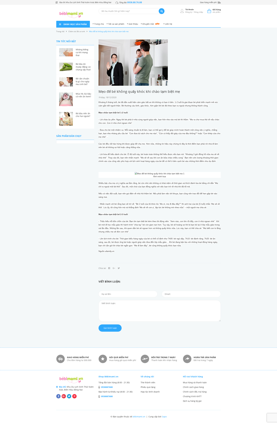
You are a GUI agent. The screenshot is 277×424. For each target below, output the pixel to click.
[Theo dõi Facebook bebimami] (58, 396)
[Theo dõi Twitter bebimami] (69, 396)
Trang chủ (99, 24)
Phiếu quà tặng (148, 387)
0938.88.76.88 (134, 2)
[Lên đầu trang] (231, 417)
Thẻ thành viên (148, 382)
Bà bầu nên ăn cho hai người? (83, 115)
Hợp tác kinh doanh (150, 391)
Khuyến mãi (148, 24)
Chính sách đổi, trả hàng (195, 391)
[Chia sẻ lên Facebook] (109, 268)
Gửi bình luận (110, 328)
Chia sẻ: (102, 268)
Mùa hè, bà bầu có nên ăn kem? (83, 95)
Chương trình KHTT (192, 396)
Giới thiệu (133, 24)
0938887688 (107, 387)
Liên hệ (168, 24)
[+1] (114, 268)
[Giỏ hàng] (209, 10)
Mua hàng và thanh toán (195, 382)
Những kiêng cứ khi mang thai (82, 52)
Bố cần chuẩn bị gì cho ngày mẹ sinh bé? (82, 81)
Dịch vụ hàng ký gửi (192, 401)
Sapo (164, 416)
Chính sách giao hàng (193, 387)
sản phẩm (217, 10)
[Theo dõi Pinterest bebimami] (74, 396)
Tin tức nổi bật (66, 41)
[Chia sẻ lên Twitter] (118, 268)
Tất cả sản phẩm (116, 24)
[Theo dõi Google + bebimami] (64, 396)
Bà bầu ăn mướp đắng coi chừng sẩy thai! (83, 67)
